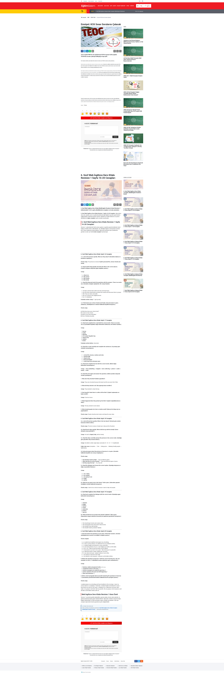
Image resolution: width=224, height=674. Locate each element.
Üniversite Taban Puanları (111, 667)
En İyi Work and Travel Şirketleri (102, 11)
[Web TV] (139, 1)
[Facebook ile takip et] (135, 661)
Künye (107, 661)
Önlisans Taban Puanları (99, 667)
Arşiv (96, 1)
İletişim (111, 661)
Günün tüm (139, 11)
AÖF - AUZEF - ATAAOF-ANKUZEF (117, 5)
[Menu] (138, 6)
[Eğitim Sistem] (88, 5)
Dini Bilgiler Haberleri (98, 665)
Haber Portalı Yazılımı (87, 672)
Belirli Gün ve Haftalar (123, 665)
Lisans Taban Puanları (86, 667)
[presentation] (85, 11)
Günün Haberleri (91, 1)
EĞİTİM (132, 5)
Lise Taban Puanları (123, 667)
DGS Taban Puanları (135, 667)
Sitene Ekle (100, 1)
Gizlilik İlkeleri (116, 661)
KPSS (128, 5)
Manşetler (85, 1)
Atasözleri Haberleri (110, 665)
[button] (114, 51)
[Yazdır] (93, 51)
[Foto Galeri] (142, 1)
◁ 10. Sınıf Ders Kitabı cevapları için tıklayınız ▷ (101, 118)
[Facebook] (82, 51)
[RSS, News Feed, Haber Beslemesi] (141, 661)
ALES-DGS (106, 5)
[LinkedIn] (87, 51)
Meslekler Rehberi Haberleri (136, 665)
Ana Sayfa (100, 5)
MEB (88, 17)
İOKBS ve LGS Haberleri (87, 665)
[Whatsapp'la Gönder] (90, 51)
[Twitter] (84, 51)
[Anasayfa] (81, 1)
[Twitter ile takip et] (138, 661)
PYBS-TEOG (93, 17)
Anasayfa (84, 17)
